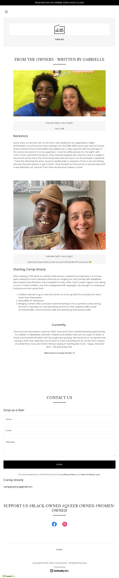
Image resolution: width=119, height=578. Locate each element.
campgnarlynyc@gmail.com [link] (18, 486)
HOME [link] (59, 549)
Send (59, 464)
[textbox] (59, 419)
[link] (59, 29)
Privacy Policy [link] (70, 474)
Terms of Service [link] (87, 474)
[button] (6, 12)
